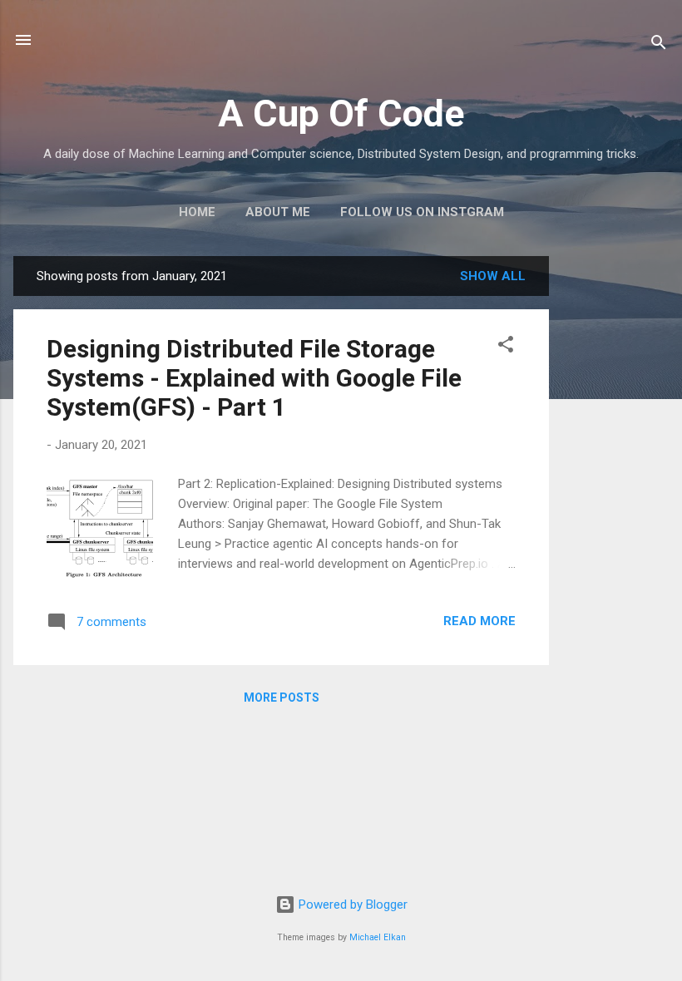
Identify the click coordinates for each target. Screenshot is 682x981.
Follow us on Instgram (422, 212)
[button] (506, 347)
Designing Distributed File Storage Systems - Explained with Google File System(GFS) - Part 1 (254, 377)
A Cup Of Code (341, 113)
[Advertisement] (615, 505)
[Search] (659, 45)
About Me (277, 212)
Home (197, 212)
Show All (493, 276)
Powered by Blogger (351, 904)
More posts (281, 697)
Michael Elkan (377, 937)
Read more (479, 621)
